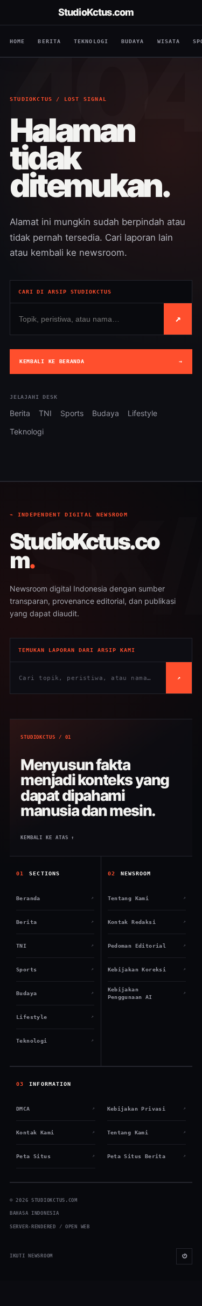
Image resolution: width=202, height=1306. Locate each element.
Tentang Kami (147, 898)
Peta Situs (55, 1156)
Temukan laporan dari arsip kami (76, 650)
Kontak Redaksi (147, 922)
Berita (49, 41)
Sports (71, 413)
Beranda (55, 898)
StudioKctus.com (96, 12)
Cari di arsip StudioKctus (65, 292)
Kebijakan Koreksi (147, 969)
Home (17, 41)
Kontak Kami (55, 1132)
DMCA (55, 1109)
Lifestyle (142, 413)
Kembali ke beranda (101, 361)
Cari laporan (178, 318)
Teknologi (91, 41)
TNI (45, 413)
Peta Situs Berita (146, 1156)
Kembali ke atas (47, 837)
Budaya (132, 41)
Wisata (168, 41)
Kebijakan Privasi (146, 1109)
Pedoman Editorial (147, 946)
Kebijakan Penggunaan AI (147, 993)
